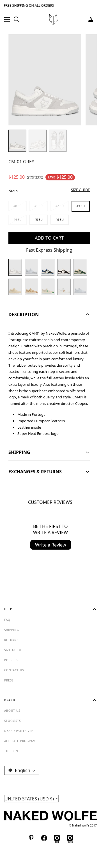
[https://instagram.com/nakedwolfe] (70, 838)
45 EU (39, 219)
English (22, 770)
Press (8, 680)
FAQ (7, 620)
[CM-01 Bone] (15, 287)
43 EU (81, 206)
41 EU (39, 206)
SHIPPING (11, 630)
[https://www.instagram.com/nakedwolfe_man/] (57, 838)
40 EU (17, 206)
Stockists (12, 721)
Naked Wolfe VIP (18, 731)
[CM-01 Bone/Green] (80, 267)
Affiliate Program (20, 741)
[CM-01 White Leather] (80, 287)
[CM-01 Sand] (31, 287)
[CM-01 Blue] (47, 267)
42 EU (60, 206)
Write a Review (50, 545)
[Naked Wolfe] (53, 19)
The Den (11, 751)
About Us (12, 711)
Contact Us (14, 670)
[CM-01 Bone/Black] (64, 267)
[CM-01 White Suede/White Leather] (31, 267)
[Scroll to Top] (91, 824)
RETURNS (11, 640)
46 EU (60, 219)
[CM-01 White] (64, 287)
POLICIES (11, 660)
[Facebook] (44, 838)
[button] (91, 19)
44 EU (17, 219)
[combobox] (21, 770)
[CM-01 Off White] (47, 287)
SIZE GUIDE (13, 650)
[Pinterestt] (31, 838)
